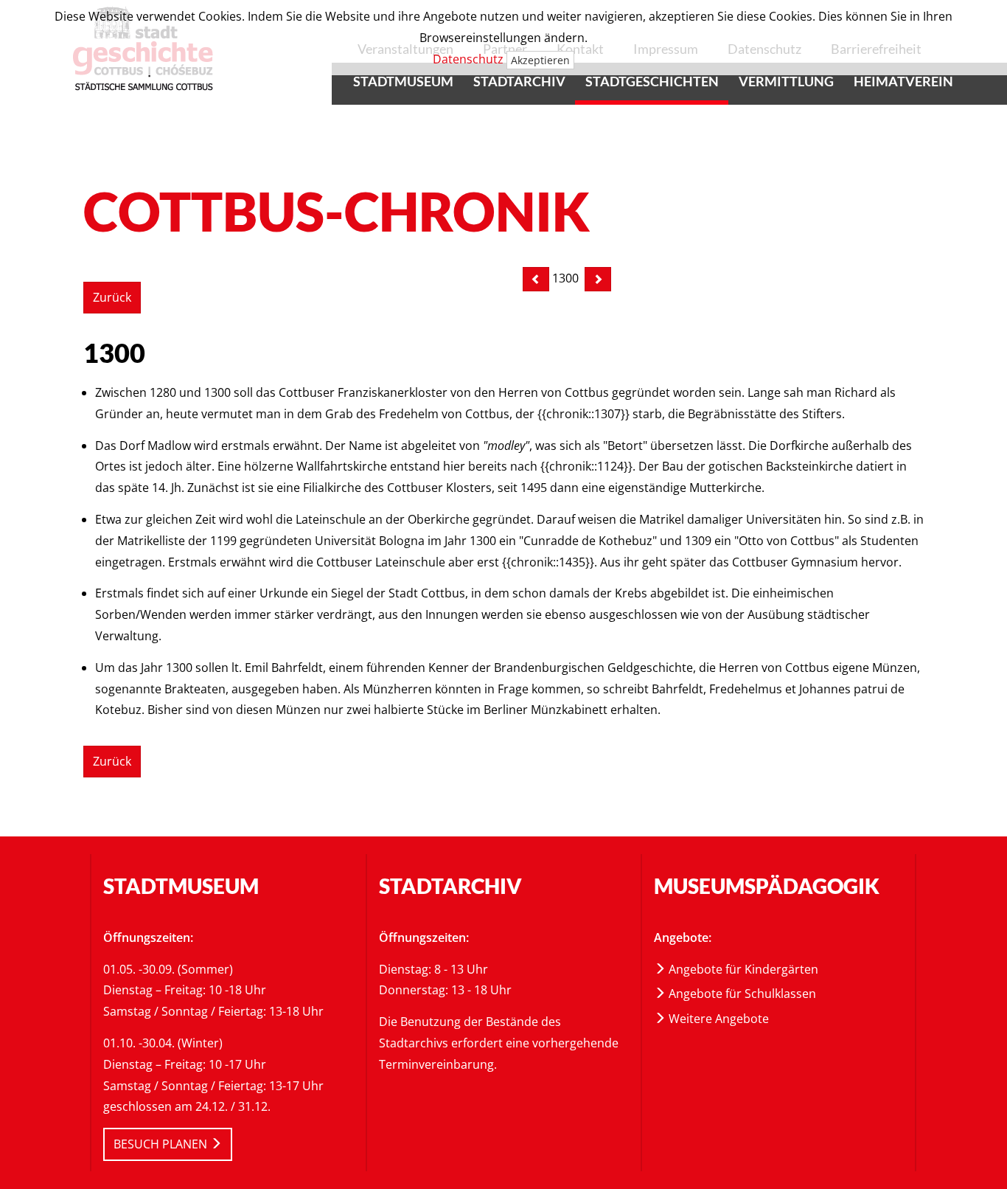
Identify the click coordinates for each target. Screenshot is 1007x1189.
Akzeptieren (540, 60)
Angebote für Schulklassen (741, 993)
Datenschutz (468, 59)
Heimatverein (903, 81)
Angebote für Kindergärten (742, 969)
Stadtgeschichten (652, 81)
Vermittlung (786, 81)
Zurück (112, 297)
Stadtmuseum (403, 81)
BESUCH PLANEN (162, 1144)
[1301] (598, 279)
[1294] (536, 279)
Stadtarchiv (519, 81)
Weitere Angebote (717, 1019)
